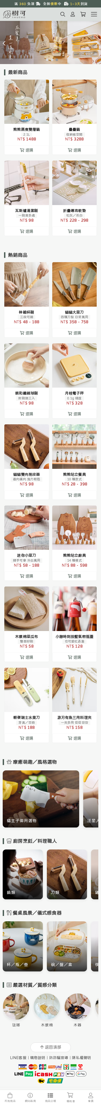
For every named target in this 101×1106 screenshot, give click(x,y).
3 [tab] (55, 59)
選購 (29, 116)
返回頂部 (53, 1047)
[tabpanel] (50, 42)
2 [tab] (50, 59)
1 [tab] (45, 59)
